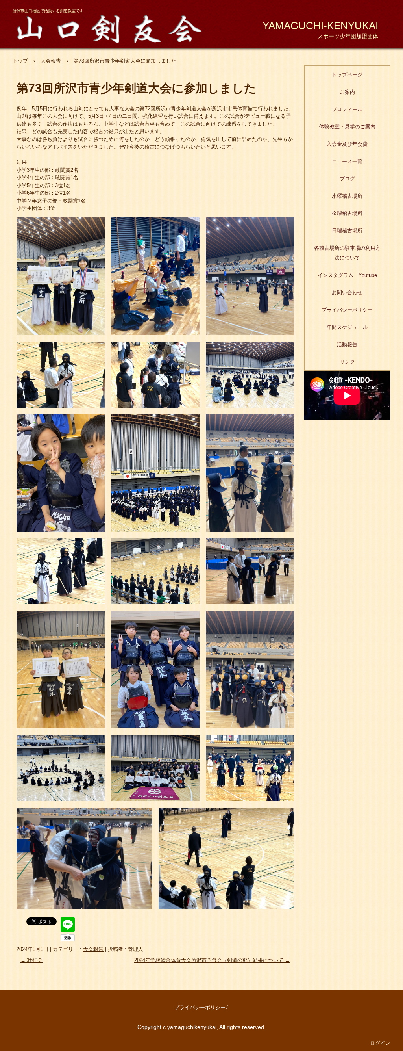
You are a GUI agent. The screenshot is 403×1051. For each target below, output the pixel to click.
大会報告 (93, 949)
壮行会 (31, 960)
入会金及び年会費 (347, 144)
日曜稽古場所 (347, 231)
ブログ (347, 179)
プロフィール (347, 109)
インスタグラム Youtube (347, 275)
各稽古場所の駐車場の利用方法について (347, 253)
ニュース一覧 (347, 161)
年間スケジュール (347, 327)
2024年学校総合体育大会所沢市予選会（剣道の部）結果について (212, 960)
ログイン (380, 1043)
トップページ (347, 75)
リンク (347, 362)
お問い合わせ (347, 292)
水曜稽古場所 (347, 196)
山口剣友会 (114, 27)
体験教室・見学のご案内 (347, 127)
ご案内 (347, 92)
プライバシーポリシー (347, 310)
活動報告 (347, 344)
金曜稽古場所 (347, 213)
